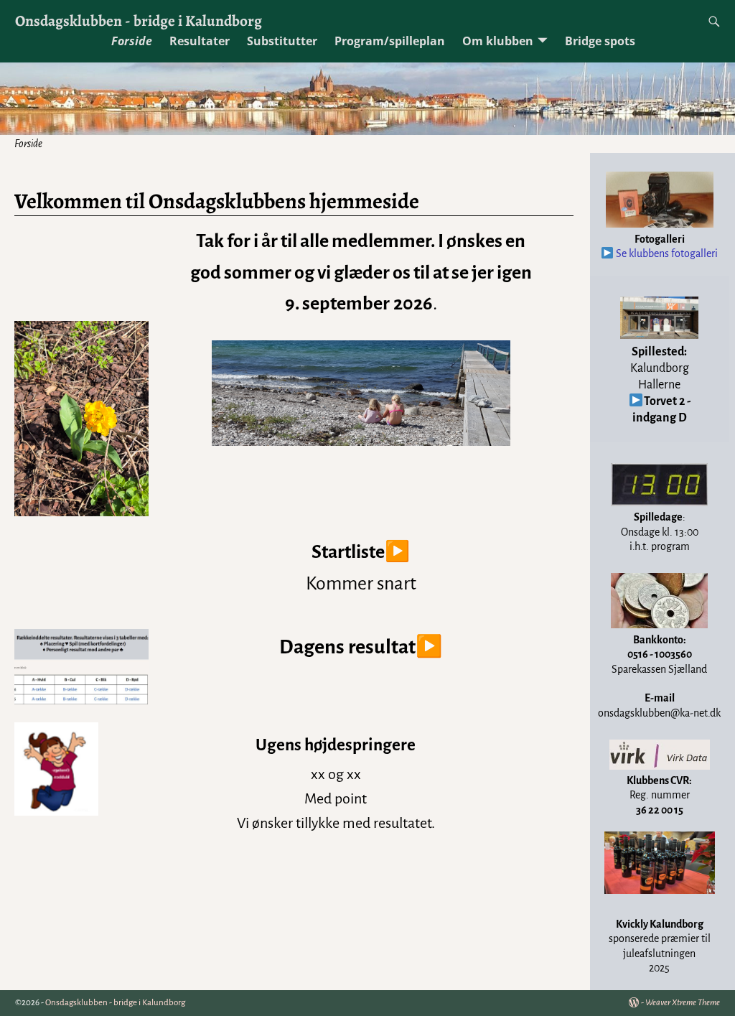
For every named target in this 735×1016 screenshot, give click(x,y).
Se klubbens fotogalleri (666, 253)
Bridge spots (600, 41)
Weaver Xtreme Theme (682, 1002)
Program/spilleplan (389, 41)
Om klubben (497, 41)
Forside (131, 41)
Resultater (199, 41)
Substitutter (282, 41)
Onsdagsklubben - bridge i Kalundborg (138, 20)
